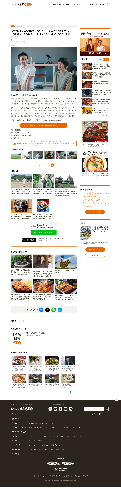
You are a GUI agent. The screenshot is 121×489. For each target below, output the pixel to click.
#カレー (96, 197)
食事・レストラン (58, 4)
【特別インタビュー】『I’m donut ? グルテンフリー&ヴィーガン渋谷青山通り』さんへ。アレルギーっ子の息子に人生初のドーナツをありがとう (101, 110)
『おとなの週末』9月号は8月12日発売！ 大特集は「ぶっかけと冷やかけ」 (100, 229)
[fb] (60, 409)
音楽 (45, 436)
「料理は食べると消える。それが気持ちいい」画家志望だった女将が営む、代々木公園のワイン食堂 (43, 274)
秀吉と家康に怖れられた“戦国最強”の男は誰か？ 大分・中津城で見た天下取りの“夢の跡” (66, 193)
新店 (40, 423)
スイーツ (78, 427)
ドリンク (64, 449)
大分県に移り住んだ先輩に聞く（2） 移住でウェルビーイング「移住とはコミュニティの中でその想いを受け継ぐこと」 (43, 191)
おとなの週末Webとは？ (40, 476)
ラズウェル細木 (44, 445)
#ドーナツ (104, 203)
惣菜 (40, 449)
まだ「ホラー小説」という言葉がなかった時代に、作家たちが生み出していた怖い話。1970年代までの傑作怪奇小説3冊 (21, 297)
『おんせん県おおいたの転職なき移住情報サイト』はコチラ (43, 125)
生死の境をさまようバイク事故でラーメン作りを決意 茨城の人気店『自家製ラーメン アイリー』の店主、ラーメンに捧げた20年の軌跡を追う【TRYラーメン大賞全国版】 (43, 217)
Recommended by (65, 392)
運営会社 (77, 476)
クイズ (36, 436)
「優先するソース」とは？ (45, 240)
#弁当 (86, 206)
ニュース (48, 4)
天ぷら (48, 427)
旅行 (78, 4)
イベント (46, 423)
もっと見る (105, 115)
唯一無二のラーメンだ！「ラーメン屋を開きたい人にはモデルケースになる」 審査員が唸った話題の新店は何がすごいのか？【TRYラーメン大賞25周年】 (21, 217)
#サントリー (88, 203)
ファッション (59, 436)
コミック (85, 4)
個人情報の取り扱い (55, 476)
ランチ (66, 427)
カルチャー (68, 436)
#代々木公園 (104, 193)
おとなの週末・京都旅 (35, 440)
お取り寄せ (93, 4)
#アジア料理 (88, 197)
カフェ (72, 427)
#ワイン (95, 193)
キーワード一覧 (96, 414)
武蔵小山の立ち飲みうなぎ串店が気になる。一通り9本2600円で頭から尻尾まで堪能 (101, 75)
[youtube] (65, 409)
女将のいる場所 (36, 269)
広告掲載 (85, 476)
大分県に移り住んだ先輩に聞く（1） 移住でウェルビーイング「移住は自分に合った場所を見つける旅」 (21, 191)
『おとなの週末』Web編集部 (18, 41)
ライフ (27, 26)
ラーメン (54, 427)
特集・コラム (70, 4)
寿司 (30, 427)
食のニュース (33, 423)
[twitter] (50, 409)
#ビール (96, 203)
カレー (36, 427)
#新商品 (92, 206)
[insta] (70, 409)
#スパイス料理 (88, 200)
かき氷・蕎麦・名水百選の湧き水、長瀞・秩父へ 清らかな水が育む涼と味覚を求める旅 (21, 272)
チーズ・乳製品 (55, 449)
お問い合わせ (68, 476)
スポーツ (50, 436)
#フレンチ (87, 193)
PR (52, 423)
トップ (16, 414)
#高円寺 (98, 200)
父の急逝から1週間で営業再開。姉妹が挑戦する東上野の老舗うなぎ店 (101, 83)
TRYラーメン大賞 (20, 432)
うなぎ (42, 427)
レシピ (76, 436)
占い (30, 436)
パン (60, 427)
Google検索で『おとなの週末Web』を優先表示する (52, 238)
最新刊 (101, 4)
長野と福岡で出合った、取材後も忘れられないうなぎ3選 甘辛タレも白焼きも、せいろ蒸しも (65, 297)
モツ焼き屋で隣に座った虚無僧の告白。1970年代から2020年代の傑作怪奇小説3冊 (43, 297)
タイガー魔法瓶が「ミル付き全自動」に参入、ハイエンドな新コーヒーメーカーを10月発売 (101, 92)
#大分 (12, 45)
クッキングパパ (33, 445)
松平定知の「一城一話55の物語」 (62, 189)
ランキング (18, 418)
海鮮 (35, 449)
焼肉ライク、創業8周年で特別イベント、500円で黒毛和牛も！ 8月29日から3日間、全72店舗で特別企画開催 (101, 101)
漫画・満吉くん (55, 445)
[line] (55, 409)
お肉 (30, 449)
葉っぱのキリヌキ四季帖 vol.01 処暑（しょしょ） (65, 271)
